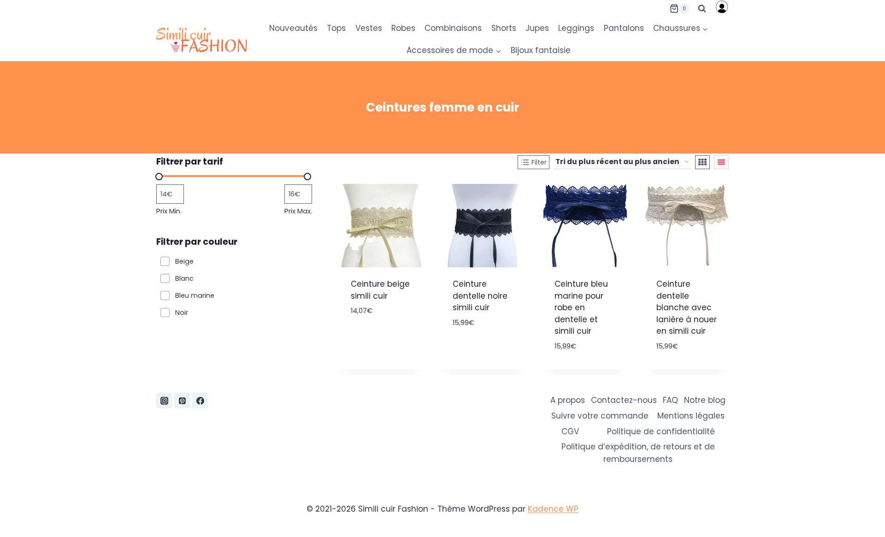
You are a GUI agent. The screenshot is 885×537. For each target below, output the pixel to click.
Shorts (503, 28)
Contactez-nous (624, 400)
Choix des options (381, 367)
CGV (570, 431)
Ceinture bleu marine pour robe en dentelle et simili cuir (581, 307)
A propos (567, 400)
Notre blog (705, 400)
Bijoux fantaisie (541, 50)
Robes (403, 28)
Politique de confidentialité (661, 431)
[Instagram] (164, 400)
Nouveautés (293, 28)
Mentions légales (691, 415)
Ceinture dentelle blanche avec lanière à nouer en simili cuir (686, 307)
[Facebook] (200, 400)
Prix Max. (298, 211)
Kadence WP (553, 508)
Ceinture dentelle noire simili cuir (480, 295)
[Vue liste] (721, 162)
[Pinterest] (182, 400)
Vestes (368, 28)
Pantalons (624, 28)
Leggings (576, 28)
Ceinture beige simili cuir (380, 289)
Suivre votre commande (600, 415)
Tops (336, 28)
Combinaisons (453, 28)
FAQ (670, 400)
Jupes (537, 28)
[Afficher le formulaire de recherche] (702, 8)
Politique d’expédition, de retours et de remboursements (638, 453)
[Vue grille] (702, 162)
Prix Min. (169, 211)
